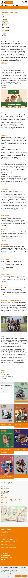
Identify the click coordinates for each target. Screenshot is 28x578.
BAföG (2, 535)
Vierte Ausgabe (5, 26)
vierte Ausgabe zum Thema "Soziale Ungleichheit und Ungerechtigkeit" (13, 348)
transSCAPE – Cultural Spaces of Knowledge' (17, 289)
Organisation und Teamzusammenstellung (11, 32)
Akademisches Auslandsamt (7, 534)
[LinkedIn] (11, 500)
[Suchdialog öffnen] (23, 2)
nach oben (3, 296)
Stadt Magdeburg (5, 531)
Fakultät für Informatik (6, 543)
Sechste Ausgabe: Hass (6, 424)
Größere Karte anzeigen (5, 523)
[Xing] (6, 502)
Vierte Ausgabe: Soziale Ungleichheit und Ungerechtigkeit (6, 451)
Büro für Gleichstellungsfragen (17, 207)
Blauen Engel (7, 82)
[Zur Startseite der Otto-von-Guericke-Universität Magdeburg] (9, 3)
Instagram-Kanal (20, 201)
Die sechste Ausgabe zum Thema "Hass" (13, 355)
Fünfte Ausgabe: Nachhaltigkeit (18, 425)
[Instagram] (2, 500)
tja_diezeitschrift (9, 376)
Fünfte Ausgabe (5, 27)
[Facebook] (19, 500)
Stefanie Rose (4, 552)
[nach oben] (3, 62)
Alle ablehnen (18, 576)
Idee (3, 15)
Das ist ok (24, 576)
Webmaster (11, 484)
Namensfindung (5, 18)
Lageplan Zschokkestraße (6, 525)
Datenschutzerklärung (6, 573)
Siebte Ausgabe (5, 30)
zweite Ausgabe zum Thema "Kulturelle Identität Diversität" (13, 342)
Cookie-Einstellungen (5, 576)
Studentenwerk (4, 532)
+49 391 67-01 (5, 494)
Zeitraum (4, 33)
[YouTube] (2, 502)
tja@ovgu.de (4, 389)
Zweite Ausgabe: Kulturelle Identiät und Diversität (6, 477)
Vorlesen (3, 561)
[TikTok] (6, 500)
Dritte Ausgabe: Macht (20, 449)
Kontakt (4, 35)
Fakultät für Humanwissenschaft (8, 541)
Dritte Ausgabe (5, 24)
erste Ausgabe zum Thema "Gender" (10, 340)
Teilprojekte (4, 19)
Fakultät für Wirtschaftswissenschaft (9, 547)
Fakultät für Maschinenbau (6, 544)
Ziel (3, 16)
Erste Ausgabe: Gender (20, 476)
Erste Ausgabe (5, 21)
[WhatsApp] (15, 500)
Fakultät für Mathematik (6, 546)
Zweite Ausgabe (5, 23)
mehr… (2, 495)
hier (14, 208)
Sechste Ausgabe (6, 29)
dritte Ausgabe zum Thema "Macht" (12, 345)
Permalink (3, 563)
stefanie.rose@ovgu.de (7, 557)
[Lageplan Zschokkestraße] (14, 521)
